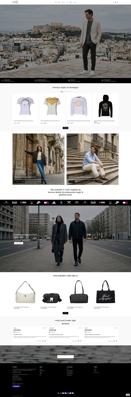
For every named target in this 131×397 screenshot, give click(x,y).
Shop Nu (17, 44)
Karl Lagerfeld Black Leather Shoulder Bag (74, 307)
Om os (68, 369)
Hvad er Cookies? (70, 372)
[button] (59, 2)
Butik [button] (41, 367)
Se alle (65, 313)
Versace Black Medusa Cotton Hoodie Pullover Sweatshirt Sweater (104, 121)
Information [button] (70, 367)
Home (41, 369)
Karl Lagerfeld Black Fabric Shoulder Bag (101, 307)
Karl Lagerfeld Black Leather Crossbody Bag (48, 307)
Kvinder (41, 373)
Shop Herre (71, 181)
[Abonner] (73, 356)
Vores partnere (69, 375)
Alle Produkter (42, 370)
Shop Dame (18, 181)
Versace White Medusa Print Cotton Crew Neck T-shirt (23, 120)
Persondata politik (70, 373)
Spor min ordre (96, 372)
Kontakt (95, 369)
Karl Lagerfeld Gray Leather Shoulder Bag (21, 307)
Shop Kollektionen (18, 243)
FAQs (95, 370)
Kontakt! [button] (15, 367)
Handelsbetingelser (70, 370)
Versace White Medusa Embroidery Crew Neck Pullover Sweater (78, 120)
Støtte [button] (95, 367)
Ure (40, 375)
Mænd (41, 372)
